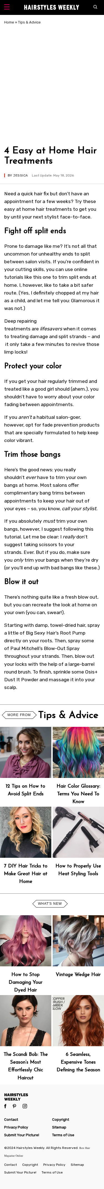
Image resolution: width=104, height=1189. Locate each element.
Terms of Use (63, 1135)
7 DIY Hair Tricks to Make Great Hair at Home (25, 874)
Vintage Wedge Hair (78, 974)
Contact (11, 1119)
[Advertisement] (52, 84)
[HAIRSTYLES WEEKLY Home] (52, 1097)
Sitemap (59, 1127)
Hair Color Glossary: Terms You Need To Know (78, 794)
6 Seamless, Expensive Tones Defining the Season (78, 1062)
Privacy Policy (16, 1127)
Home (9, 22)
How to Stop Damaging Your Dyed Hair (25, 982)
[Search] (96, 7)
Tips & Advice (29, 22)
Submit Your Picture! (21, 1135)
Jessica (20, 175)
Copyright (60, 1119)
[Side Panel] (6, 7)
